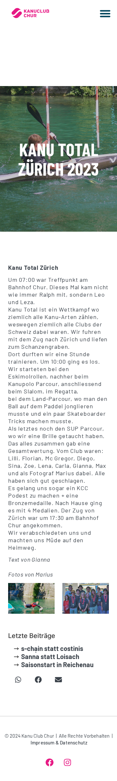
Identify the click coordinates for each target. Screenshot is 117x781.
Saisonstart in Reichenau (57, 664)
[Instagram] (67, 762)
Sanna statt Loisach (50, 656)
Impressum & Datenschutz (59, 742)
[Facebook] (50, 762)
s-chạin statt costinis (52, 648)
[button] (105, 13)
